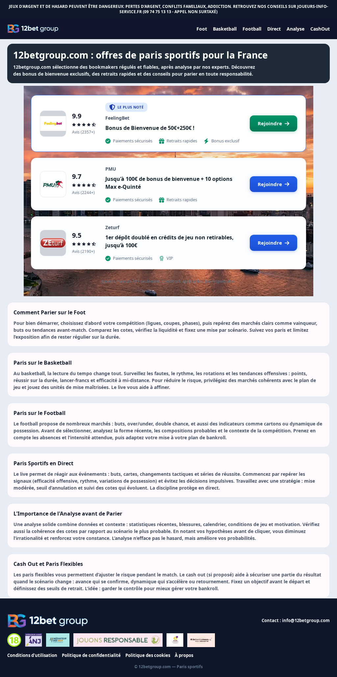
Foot (201, 29)
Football (252, 29)
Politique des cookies (147, 655)
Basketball (225, 29)
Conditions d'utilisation (32, 655)
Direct (274, 29)
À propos (184, 655)
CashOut (320, 29)
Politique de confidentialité (91, 655)
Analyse (295, 29)
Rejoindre (270, 123)
